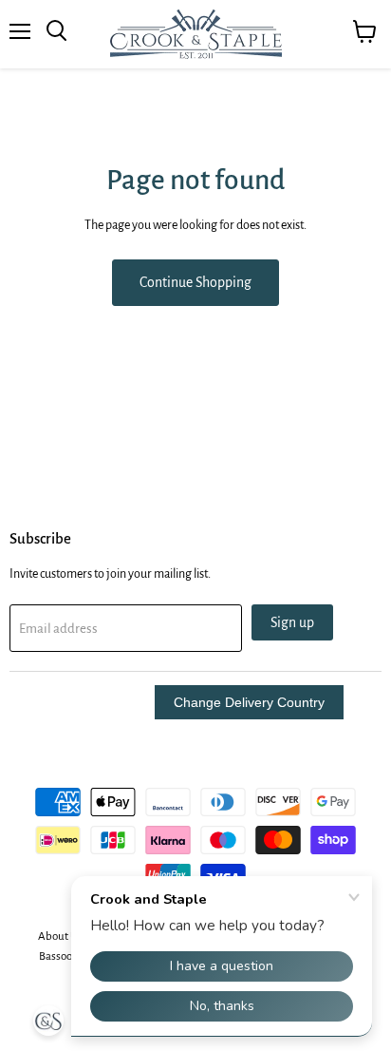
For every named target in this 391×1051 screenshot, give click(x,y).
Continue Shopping (195, 282)
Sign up (292, 622)
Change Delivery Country (249, 702)
